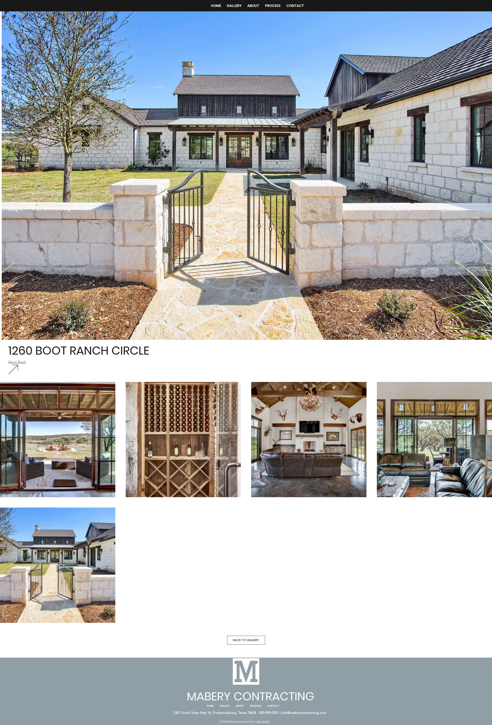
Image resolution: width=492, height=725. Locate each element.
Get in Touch (17, 362)
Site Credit (263, 721)
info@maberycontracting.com (303, 713)
